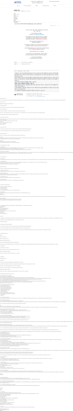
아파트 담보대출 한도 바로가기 (17, 21)
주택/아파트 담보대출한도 (27, 5)
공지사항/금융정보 (16, 18)
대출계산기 (15, 19)
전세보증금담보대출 (46, 5)
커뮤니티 (54, 5)
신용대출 (36, 5)
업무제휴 (15, 20)
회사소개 (18, 5)
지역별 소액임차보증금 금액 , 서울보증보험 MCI (26, 62)
